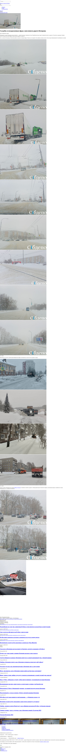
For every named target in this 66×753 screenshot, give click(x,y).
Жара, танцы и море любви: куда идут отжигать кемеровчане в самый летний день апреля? (25, 675)
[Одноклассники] (3, 750)
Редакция (3, 726)
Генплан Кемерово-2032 (6, 714)
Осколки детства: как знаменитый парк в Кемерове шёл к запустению (20, 666)
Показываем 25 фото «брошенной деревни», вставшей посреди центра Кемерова (22, 688)
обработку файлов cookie (44, 741)
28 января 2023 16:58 (3, 12)
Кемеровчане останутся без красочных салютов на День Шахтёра (18, 642)
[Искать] (10, 5)
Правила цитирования (6, 729)
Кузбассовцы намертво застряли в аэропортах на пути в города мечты (19, 637)
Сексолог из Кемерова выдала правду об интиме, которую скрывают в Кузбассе (22, 649)
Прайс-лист (4, 728)
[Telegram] (3, 748)
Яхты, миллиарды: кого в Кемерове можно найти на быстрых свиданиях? (20, 671)
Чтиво (3, 8)
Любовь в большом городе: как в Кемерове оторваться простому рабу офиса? (21, 662)
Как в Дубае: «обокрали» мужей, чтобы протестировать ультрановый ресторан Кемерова (25, 679)
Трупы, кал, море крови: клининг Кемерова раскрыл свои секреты (19, 653)
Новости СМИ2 (3, 724)
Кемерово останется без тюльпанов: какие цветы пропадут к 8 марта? (19, 701)
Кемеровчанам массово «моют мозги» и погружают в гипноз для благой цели (21, 684)
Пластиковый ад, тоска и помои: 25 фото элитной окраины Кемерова (19, 693)
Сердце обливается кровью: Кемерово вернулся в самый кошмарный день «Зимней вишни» (26, 657)
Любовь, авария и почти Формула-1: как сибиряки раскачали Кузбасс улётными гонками (25, 706)
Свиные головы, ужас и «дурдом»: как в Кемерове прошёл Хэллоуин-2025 (20, 710)
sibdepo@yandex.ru (20, 738)
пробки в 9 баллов (17, 487)
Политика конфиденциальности (7, 730)
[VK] (2, 749)
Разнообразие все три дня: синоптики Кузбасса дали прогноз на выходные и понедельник (25, 626)
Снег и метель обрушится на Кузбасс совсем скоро (14, 632)
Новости (3, 7)
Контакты (4, 727)
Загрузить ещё (2, 717)
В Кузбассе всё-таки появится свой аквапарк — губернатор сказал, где (20, 697)
